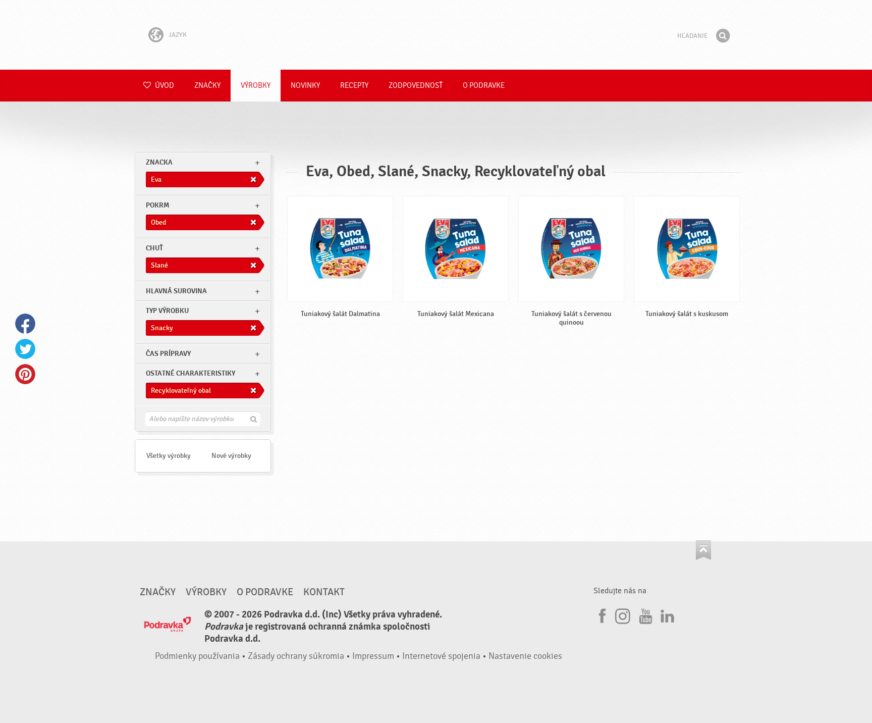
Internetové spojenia (441, 656)
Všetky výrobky (168, 455)
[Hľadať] (723, 36)
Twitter (25, 349)
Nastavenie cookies (525, 656)
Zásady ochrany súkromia (296, 656)
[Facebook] (601, 614)
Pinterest (25, 374)
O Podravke (484, 85)
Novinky (305, 85)
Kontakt (324, 592)
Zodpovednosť (416, 85)
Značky (207, 85)
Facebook (25, 324)
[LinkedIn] (666, 614)
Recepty (354, 85)
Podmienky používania (197, 656)
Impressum (373, 656)
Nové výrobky (231, 455)
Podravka (436, 35)
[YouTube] (644, 614)
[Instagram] (622, 614)
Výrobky (255, 85)
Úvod (163, 85)
